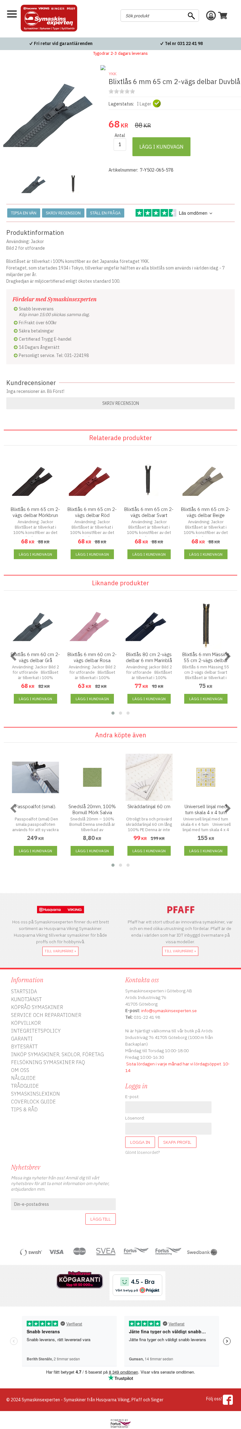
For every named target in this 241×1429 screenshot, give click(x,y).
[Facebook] (228, 1400)
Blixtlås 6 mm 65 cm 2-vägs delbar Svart (149, 512)
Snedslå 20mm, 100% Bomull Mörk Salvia (92, 809)
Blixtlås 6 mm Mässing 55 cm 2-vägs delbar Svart (205, 660)
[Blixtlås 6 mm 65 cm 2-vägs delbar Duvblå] (54, 162)
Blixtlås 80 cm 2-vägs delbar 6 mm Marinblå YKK (149, 660)
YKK (112, 74)
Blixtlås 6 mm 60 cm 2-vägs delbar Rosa (92, 657)
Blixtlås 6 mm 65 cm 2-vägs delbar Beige (205, 512)
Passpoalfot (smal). (35, 806)
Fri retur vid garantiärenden (63, 43)
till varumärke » (60, 951)
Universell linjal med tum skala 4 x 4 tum (206, 809)
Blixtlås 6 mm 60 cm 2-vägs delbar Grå (35, 657)
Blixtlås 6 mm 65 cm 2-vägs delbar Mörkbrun (35, 512)
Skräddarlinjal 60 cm (148, 806)
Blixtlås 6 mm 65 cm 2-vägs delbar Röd (92, 512)
